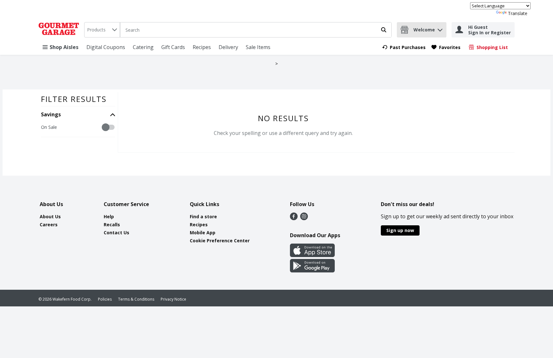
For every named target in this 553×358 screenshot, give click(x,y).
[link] (404, 47)
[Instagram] (304, 218)
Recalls (112, 224)
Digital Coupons (105, 47)
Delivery (228, 47)
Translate (517, 13)
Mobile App (202, 232)
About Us (50, 216)
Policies (105, 299)
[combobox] (102, 29)
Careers (49, 224)
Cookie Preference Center (220, 240)
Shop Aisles (64, 47)
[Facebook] (294, 218)
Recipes (202, 47)
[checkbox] (44, 127)
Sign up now (400, 230)
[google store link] (312, 270)
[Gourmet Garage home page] (60, 30)
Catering (143, 47)
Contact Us (116, 232)
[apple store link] (312, 255)
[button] (440, 28)
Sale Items (258, 47)
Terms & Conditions (136, 299)
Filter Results (74, 99)
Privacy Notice (173, 299)
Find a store (203, 216)
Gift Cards (173, 47)
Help (109, 216)
